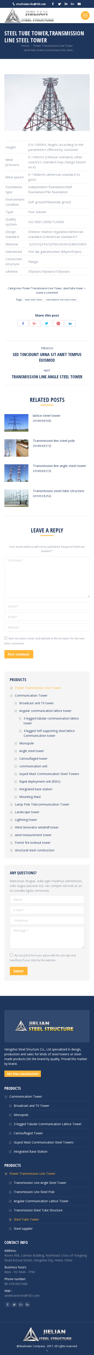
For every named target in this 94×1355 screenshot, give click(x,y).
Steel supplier (23, 1228)
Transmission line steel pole (54, 440)
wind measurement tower (33, 835)
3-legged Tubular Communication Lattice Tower (48, 1124)
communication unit (33, 766)
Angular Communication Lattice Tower (41, 1201)
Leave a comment (47, 292)
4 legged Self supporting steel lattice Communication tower (49, 733)
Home (25, 46)
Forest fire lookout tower (32, 842)
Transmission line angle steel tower (59, 465)
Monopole (26, 743)
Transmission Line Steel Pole (34, 1192)
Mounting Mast (30, 797)
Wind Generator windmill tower (37, 827)
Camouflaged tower (33, 758)
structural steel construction (34, 850)
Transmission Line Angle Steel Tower (40, 1183)
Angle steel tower (31, 751)
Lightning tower (26, 820)
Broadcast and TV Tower (31, 1106)
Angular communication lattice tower (45, 711)
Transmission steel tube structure (58, 491)
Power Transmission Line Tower (53, 46)
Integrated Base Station (30, 1151)
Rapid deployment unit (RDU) (39, 781)
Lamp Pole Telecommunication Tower (42, 804)
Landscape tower (27, 812)
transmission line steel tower (61, 299)
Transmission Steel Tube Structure (38, 1210)
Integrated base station (35, 789)
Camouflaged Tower (28, 1133)
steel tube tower (73, 288)
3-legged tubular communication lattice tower (51, 720)
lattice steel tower (47, 415)
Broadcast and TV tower (36, 703)
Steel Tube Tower (26, 1219)
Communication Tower (31, 695)
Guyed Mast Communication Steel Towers (49, 774)
